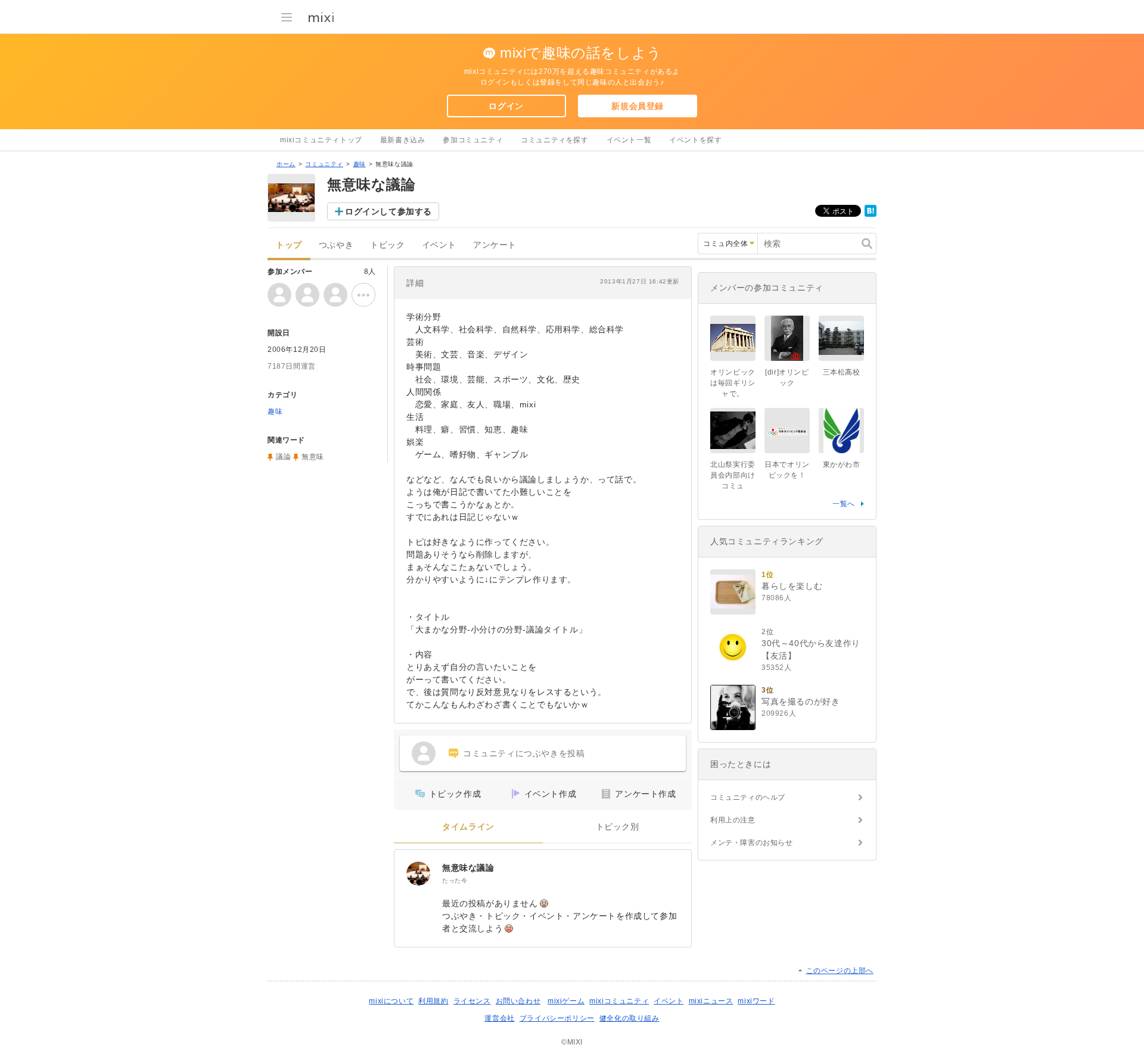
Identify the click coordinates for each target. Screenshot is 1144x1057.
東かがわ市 (841, 464)
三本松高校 (841, 372)
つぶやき (336, 245)
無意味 (312, 457)
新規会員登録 (637, 106)
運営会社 (499, 1018)
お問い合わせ (518, 1001)
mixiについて (391, 1001)
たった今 (454, 880)
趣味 (359, 164)
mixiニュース (711, 1001)
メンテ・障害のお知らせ (751, 842)
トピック (387, 245)
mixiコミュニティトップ (321, 140)
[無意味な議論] (418, 873)
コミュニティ (324, 164)
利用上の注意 (733, 820)
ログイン (506, 106)
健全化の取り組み (629, 1018)
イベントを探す (695, 140)
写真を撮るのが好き (800, 701)
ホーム (286, 164)
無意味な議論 (468, 867)
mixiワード (756, 1001)
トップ (289, 245)
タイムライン (468, 826)
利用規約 (433, 1001)
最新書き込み (402, 140)
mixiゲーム (566, 1001)
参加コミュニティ (473, 140)
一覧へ (843, 504)
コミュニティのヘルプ (747, 797)
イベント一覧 (629, 140)
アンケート (495, 245)
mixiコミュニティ (619, 1001)
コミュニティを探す (554, 140)
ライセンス (472, 1001)
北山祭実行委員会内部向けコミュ (733, 475)
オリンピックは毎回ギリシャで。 (733, 383)
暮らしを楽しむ (791, 586)
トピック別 (617, 826)
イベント (439, 245)
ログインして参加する (388, 211)
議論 (283, 457)
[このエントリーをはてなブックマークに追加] (870, 214)
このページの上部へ (839, 970)
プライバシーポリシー (557, 1018)
